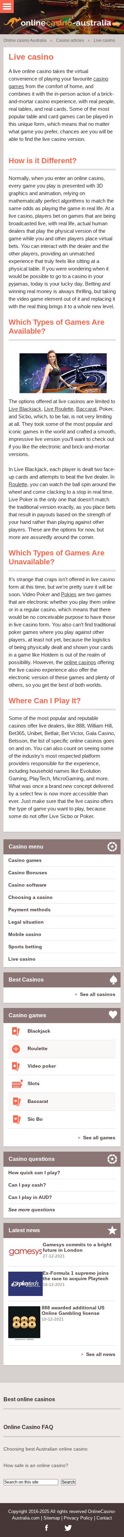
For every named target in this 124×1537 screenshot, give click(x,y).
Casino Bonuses (27, 872)
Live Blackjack (25, 409)
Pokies (68, 594)
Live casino (21, 959)
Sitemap (51, 1518)
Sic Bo (34, 1119)
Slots (33, 1083)
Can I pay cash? (27, 1185)
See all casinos (97, 994)
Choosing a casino (30, 897)
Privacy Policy (78, 1518)
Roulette (18, 484)
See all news (100, 1354)
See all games (99, 1137)
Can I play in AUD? (30, 1197)
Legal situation (26, 922)
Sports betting (25, 946)
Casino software (27, 885)
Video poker (41, 1066)
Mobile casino (24, 934)
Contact (104, 1518)
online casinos (80, 662)
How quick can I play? (34, 1172)
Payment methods (29, 909)
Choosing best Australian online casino (45, 1449)
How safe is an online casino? (35, 1465)
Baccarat (86, 409)
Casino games (25, 860)
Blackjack (38, 1031)
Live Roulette (58, 409)
